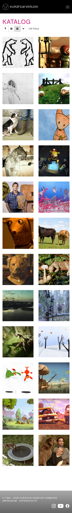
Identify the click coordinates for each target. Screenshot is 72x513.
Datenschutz (28, 500)
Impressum (10, 500)
